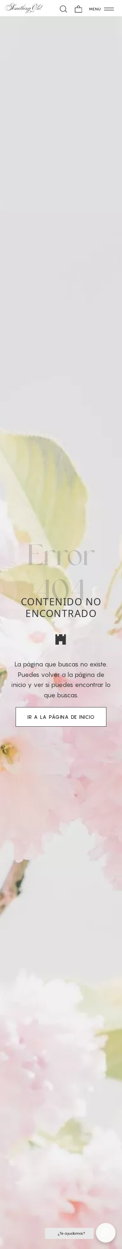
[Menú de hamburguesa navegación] (101, 8)
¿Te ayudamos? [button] (71, 1233)
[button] (105, 1232)
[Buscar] (64, 8)
